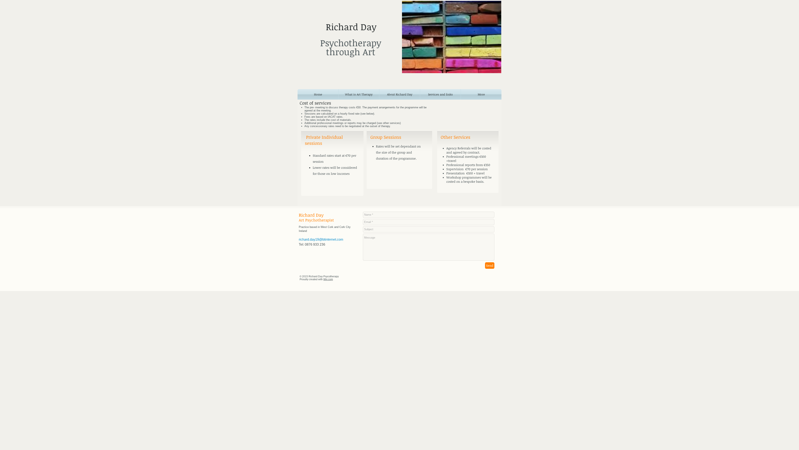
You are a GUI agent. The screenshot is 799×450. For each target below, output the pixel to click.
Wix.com (328, 279)
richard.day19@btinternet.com (321, 239)
